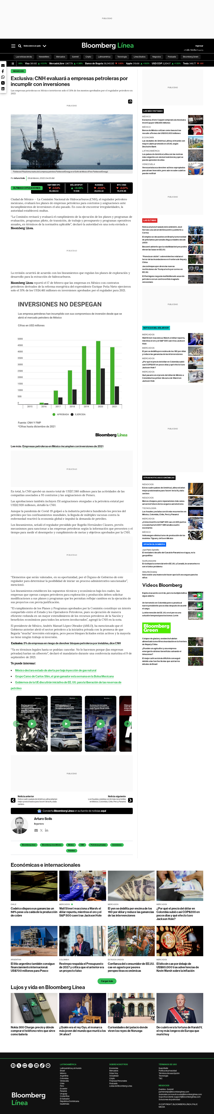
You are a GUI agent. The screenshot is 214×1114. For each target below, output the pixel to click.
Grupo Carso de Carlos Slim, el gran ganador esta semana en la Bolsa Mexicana (64, 676)
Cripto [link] (88, 57)
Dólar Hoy (113, 1073)
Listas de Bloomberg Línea (120, 1086)
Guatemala (64, 1104)
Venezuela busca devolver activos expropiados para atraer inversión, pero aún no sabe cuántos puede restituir (163, 170)
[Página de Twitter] (19, 1065)
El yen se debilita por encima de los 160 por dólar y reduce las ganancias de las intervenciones (131, 912)
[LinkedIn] (47, 830)
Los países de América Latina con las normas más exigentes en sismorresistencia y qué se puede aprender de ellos (162, 157)
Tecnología (163, 1076)
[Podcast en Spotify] (48, 1065)
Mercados (113, 1070)
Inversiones (117, 845)
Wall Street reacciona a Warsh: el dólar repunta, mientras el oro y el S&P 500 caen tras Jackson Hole (163, 341)
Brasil (62, 1070)
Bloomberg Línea (28, 845)
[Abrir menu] (13, 46)
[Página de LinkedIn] (36, 1065)
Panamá (63, 1091)
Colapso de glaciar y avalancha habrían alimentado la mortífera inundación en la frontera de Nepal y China (164, 641)
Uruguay (63, 1093)
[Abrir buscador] (19, 46)
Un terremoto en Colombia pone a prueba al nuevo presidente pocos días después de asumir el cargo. (164, 606)
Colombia (64, 1078)
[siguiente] (130, 800)
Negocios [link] (156, 57)
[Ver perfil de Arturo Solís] (22, 825)
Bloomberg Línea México (51, 845)
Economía (113, 1068)
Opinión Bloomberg (154, 544)
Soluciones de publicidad (169, 1099)
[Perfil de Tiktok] (42, 1065)
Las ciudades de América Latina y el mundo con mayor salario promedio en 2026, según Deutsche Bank (163, 144)
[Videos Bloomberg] (172, 585)
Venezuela (64, 1081)
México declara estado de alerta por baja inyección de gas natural (56, 670)
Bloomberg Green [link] (190, 57)
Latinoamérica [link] (104, 57)
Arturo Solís (19, 178)
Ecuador (63, 1088)
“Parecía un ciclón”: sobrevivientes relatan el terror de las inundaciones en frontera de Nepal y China (164, 259)
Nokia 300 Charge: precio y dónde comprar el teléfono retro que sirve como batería (33, 1031)
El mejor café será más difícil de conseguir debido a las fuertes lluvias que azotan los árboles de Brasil (161, 661)
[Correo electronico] (36, 830)
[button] (130, 101)
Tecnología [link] (122, 57)
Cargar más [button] (107, 981)
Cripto (112, 1078)
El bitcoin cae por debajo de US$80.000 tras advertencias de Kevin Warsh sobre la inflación (177, 967)
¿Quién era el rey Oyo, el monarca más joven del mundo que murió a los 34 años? (82, 1031)
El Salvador (65, 1099)
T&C (160, 1078)
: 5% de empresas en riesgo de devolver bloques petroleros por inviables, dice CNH (66, 643)
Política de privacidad (168, 1070)
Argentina (64, 1076)
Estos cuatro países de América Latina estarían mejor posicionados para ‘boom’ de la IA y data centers (37, 801)
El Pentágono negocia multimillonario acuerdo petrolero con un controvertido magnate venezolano (163, 279)
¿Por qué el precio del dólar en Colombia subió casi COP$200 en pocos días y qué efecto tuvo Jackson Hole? (163, 365)
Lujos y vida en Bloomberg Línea (48, 987)
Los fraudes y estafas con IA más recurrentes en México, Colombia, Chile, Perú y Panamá (107, 800)
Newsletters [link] (44, 57)
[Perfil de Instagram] (30, 1065)
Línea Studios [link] (139, 57)
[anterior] (13, 800)
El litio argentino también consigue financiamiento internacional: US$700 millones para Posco (33, 967)
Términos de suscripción (169, 1073)
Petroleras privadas (98, 845)
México (71, 845)
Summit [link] (75, 57)
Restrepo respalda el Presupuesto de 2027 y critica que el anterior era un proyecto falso (81, 967)
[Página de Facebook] (13, 1065)
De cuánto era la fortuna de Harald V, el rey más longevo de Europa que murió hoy (179, 1031)
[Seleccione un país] (44, 46)
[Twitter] (41, 830)
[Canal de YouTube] (24, 1065)
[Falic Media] (185, 50)
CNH (82, 845)
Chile (62, 1083)
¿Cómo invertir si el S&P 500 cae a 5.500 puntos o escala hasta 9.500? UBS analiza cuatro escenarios (164, 525)
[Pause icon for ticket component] (13, 63)
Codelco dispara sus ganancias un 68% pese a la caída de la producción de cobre (34, 912)
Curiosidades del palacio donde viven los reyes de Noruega (128, 1029)
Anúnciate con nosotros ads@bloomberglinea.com (180, 1094)
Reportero (39, 823)
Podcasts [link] (172, 57)
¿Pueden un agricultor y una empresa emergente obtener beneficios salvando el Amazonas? (161, 651)
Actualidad (114, 1076)
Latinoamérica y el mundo (71, 1068)
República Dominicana (69, 1101)
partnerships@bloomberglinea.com (174, 1092)
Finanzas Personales (118, 1081)
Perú (62, 1086)
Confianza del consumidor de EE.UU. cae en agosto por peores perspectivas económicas (131, 967)
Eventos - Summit (166, 1089)
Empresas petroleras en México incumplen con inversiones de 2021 (62, 446)
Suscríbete (163, 1068)
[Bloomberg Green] (172, 628)
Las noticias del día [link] (24, 57)
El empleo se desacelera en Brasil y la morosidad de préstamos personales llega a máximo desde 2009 (164, 240)
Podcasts (113, 1083)
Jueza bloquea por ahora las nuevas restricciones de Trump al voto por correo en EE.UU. (162, 269)
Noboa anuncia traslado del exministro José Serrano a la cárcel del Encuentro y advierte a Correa (162, 230)
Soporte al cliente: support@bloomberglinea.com (179, 1097)
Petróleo (71, 851)
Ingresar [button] (199, 46)
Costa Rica (64, 1096)
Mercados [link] (60, 57)
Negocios (18, 71)
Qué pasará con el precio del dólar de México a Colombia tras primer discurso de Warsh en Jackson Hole (163, 378)
